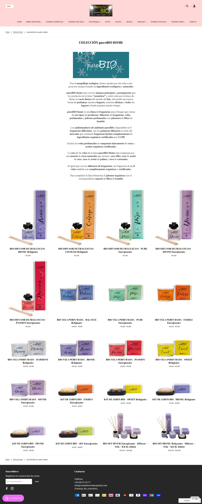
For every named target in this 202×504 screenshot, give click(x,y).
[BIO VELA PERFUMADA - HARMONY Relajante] (28, 344)
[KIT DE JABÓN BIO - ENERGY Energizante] (76, 384)
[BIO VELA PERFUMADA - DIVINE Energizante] (28, 384)
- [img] (184, 6)
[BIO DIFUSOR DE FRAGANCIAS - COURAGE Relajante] (76, 217)
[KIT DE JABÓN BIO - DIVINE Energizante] (28, 426)
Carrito (192, 22)
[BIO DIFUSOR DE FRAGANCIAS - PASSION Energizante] (28, 288)
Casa (7, 32)
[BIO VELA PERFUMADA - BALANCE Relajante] (76, 288)
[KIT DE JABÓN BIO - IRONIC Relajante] (174, 384)
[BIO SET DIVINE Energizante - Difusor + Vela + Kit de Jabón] (125, 426)
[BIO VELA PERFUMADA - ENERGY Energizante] (174, 288)
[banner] (101, 10)
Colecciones (18, 32)
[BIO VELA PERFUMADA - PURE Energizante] (125, 288)
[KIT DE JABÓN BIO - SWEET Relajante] (125, 384)
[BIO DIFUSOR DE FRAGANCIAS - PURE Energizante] (125, 217)
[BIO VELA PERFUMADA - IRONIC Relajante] (76, 344)
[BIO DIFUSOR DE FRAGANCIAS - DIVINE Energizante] (174, 217)
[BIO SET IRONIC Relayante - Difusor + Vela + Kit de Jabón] (174, 426)
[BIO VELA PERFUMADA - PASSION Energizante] (125, 344)
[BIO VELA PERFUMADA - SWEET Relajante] (174, 344)
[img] (7, 489)
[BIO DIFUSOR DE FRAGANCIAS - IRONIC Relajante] (28, 217)
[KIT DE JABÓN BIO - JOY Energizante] (76, 426)
